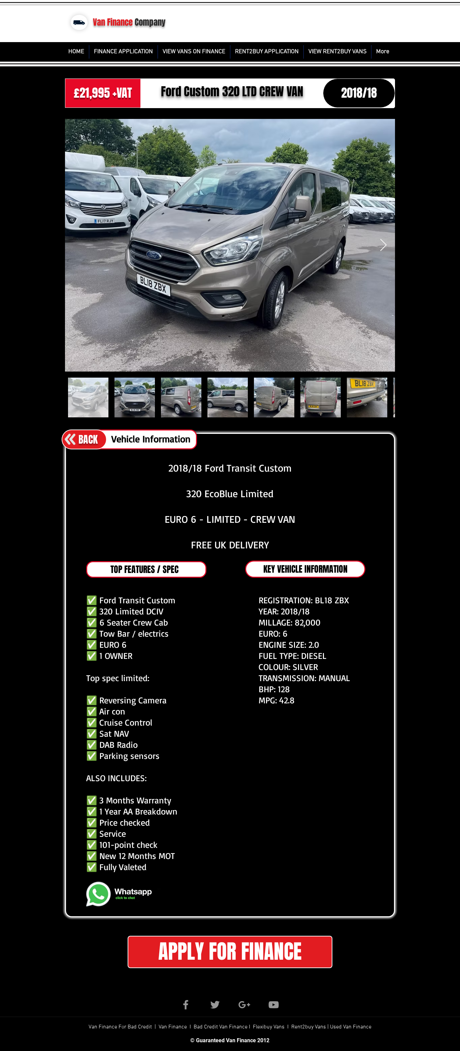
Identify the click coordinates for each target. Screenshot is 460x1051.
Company (150, 22)
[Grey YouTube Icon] (273, 1004)
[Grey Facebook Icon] (185, 1004)
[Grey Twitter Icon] (215, 1004)
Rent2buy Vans (309, 1027)
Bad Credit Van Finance (221, 1027)
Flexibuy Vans (269, 1027)
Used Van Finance (350, 1027)
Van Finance (113, 22)
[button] (230, 952)
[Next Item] (383, 245)
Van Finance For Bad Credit (121, 1027)
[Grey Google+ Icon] (244, 1004)
